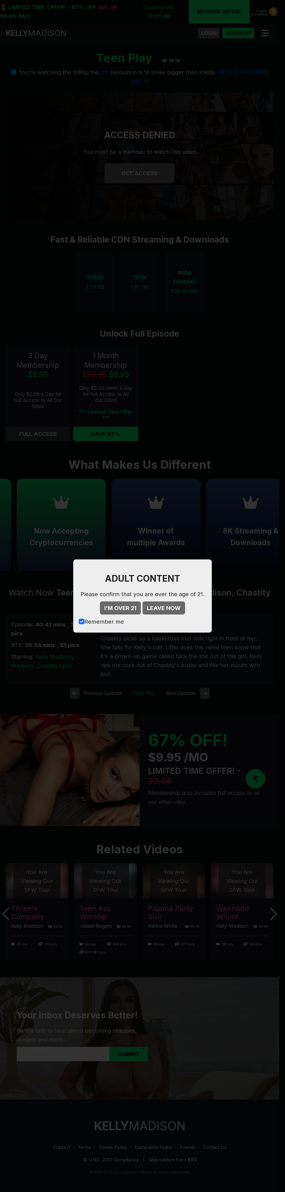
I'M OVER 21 (120, 608)
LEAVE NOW (164, 608)
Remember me (104, 621)
